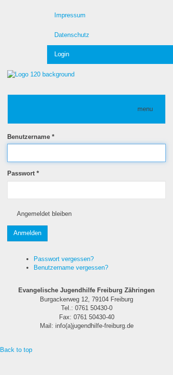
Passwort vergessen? (64, 258)
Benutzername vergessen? (71, 267)
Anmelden (27, 233)
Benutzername (30, 136)
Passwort (23, 173)
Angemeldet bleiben (44, 213)
